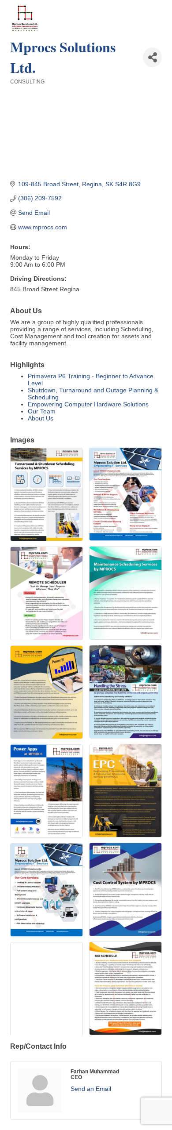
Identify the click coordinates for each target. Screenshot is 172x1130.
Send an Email (91, 1088)
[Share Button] (152, 57)
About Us (40, 418)
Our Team (42, 411)
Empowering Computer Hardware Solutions (88, 404)
